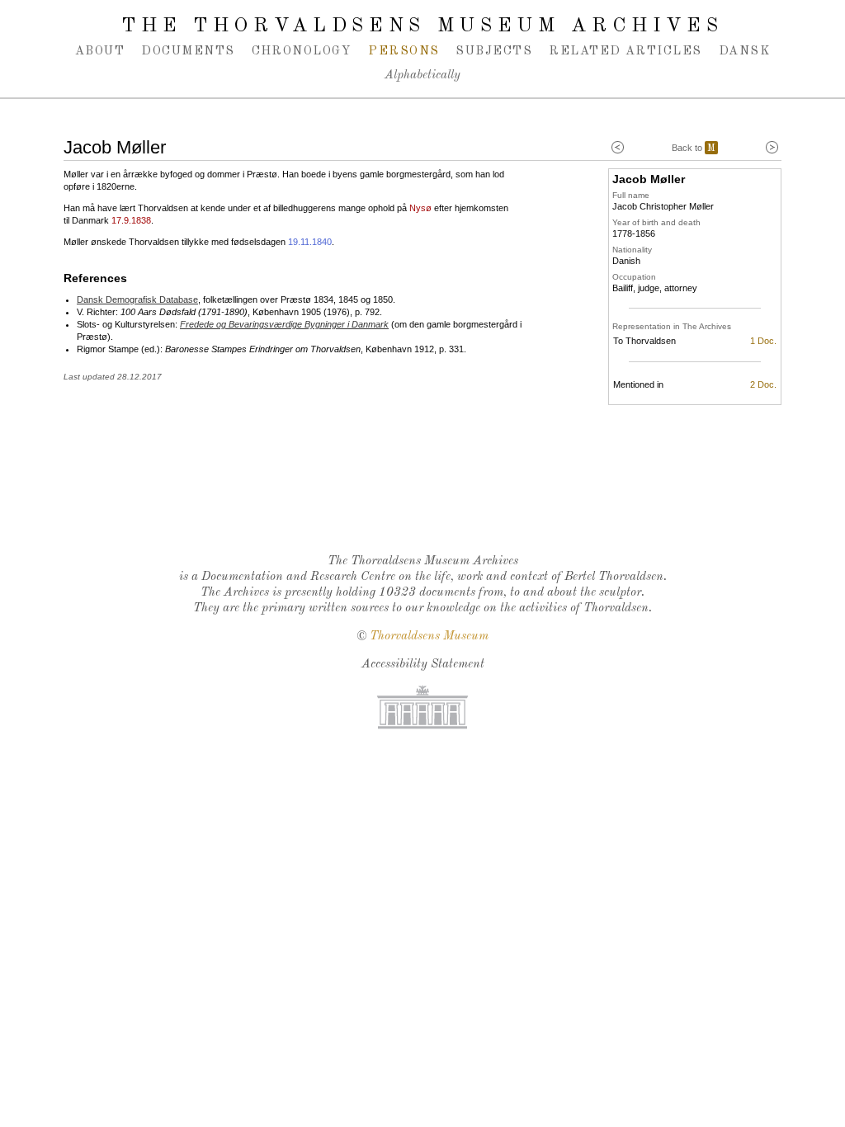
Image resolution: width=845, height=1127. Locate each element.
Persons (403, 51)
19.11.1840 (310, 242)
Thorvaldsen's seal (426, 498)
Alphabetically (422, 75)
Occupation (634, 276)
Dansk (744, 51)
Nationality (632, 249)
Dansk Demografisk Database (137, 299)
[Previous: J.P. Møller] (617, 147)
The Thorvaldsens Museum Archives (422, 26)
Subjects (494, 51)
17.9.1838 (131, 220)
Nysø (420, 208)
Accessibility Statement (422, 664)
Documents (187, 51)
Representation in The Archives (671, 326)
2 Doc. (763, 384)
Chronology (302, 51)
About (100, 51)
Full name (630, 195)
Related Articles (625, 51)
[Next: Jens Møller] (772, 147)
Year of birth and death (656, 222)
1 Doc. (763, 341)
